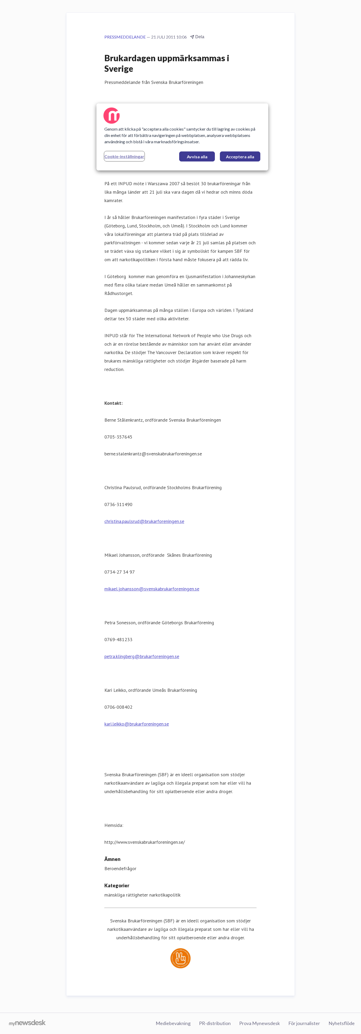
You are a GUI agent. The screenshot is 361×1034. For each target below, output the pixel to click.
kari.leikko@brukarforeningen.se (136, 724)
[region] (182, 136)
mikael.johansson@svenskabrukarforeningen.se (151, 589)
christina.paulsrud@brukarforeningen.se (144, 521)
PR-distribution (215, 1023)
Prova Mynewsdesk (259, 1023)
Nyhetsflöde (341, 1023)
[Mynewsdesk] (27, 1023)
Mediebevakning (173, 1023)
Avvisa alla (197, 156)
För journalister (304, 1023)
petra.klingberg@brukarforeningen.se (141, 656)
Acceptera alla (240, 156)
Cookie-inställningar (124, 156)
